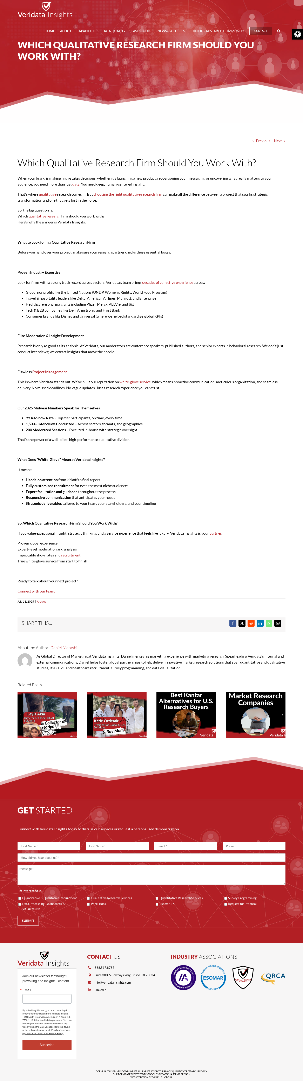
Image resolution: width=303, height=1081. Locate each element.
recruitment (71, 555)
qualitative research (45, 216)
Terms (176, 1074)
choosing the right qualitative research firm (128, 194)
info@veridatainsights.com (113, 982)
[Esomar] (213, 967)
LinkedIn (100, 990)
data (76, 184)
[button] (278, 31)
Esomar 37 (167, 904)
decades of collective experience (167, 282)
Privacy (166, 1071)
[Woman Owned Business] (243, 967)
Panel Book (98, 904)
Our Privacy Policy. (53, 1033)
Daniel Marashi (63, 647)
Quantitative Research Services (181, 898)
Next (278, 140)
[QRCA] (272, 967)
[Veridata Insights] (43, 953)
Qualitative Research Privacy (189, 1071)
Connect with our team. (36, 591)
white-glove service (135, 382)
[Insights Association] (183, 967)
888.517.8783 (104, 967)
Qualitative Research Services (111, 898)
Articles (41, 601)
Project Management (49, 371)
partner (215, 533)
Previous (263, 140)
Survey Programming (242, 898)
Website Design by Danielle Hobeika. (151, 1077)
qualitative (47, 194)
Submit (28, 920)
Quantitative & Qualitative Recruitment (49, 898)
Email (26, 990)
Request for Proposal (242, 904)
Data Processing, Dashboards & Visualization (43, 906)
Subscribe (47, 1045)
